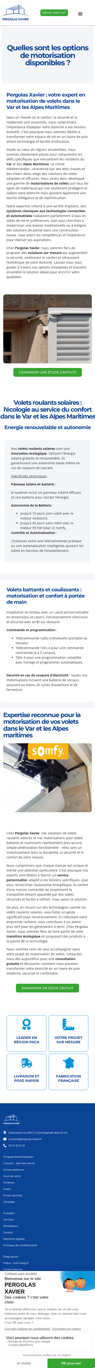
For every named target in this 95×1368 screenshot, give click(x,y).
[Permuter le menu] (80, 13)
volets (64, 183)
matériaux (28, 188)
